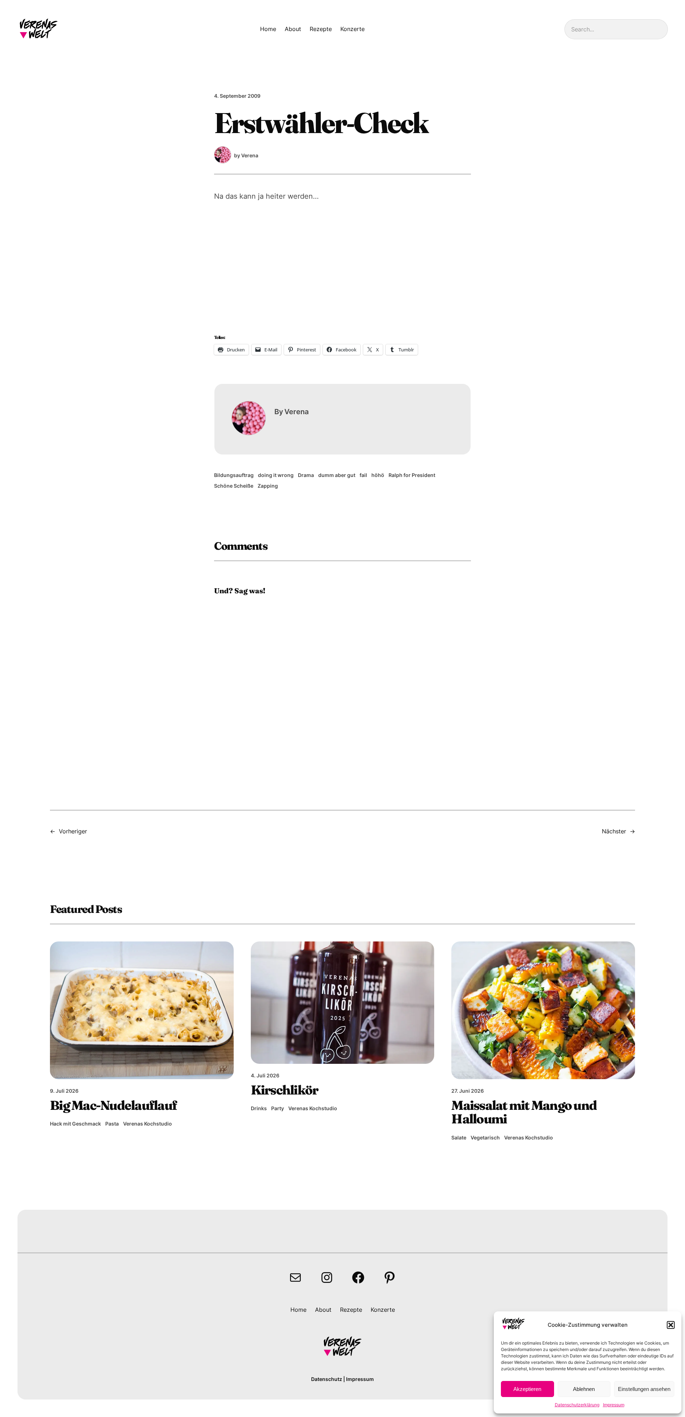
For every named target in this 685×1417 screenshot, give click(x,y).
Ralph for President (412, 475)
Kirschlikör (284, 1090)
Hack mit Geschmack (75, 1124)
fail (363, 475)
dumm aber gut (336, 475)
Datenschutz (326, 1379)
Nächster (614, 831)
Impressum (613, 1404)
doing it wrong (276, 475)
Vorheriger (73, 831)
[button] (670, 1325)
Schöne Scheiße (233, 486)
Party (277, 1108)
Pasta (112, 1124)
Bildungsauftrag (234, 475)
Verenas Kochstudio (147, 1124)
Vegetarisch (485, 1137)
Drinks (259, 1108)
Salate (458, 1137)
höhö (377, 475)
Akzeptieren (527, 1389)
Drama (306, 475)
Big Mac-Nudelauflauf (113, 1105)
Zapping (268, 486)
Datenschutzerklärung (577, 1404)
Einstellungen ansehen (644, 1389)
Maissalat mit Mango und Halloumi (524, 1112)
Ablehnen (584, 1389)
